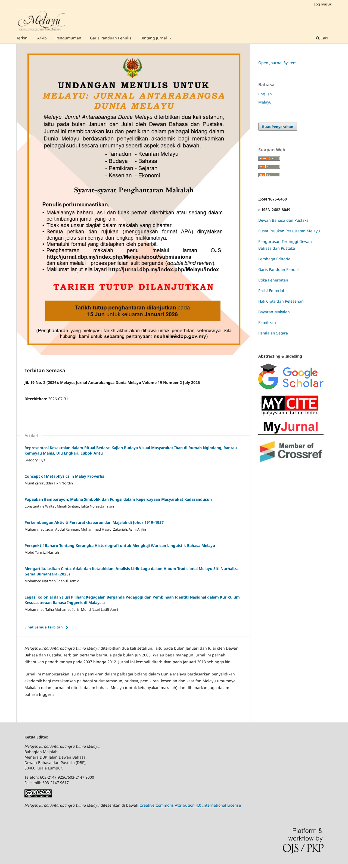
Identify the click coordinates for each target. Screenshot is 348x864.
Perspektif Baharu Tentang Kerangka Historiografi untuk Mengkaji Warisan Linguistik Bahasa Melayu (119, 545)
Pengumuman (68, 37)
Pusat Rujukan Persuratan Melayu (289, 230)
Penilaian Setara (273, 333)
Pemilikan (267, 322)
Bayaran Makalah (274, 311)
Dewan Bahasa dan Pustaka (283, 220)
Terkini (22, 37)
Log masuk (323, 4)
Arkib (42, 37)
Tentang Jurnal (154, 37)
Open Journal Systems (278, 62)
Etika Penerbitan (273, 280)
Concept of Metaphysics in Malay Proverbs (64, 476)
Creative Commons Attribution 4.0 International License (190, 805)
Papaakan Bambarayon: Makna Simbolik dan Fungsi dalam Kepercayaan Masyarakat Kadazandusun (118, 499)
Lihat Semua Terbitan (43, 627)
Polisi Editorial (271, 290)
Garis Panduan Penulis (110, 37)
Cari (323, 37)
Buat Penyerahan (277, 126)
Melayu (265, 102)
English (265, 93)
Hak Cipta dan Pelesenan (281, 301)
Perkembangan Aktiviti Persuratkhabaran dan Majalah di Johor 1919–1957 (94, 522)
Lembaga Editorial (274, 258)
